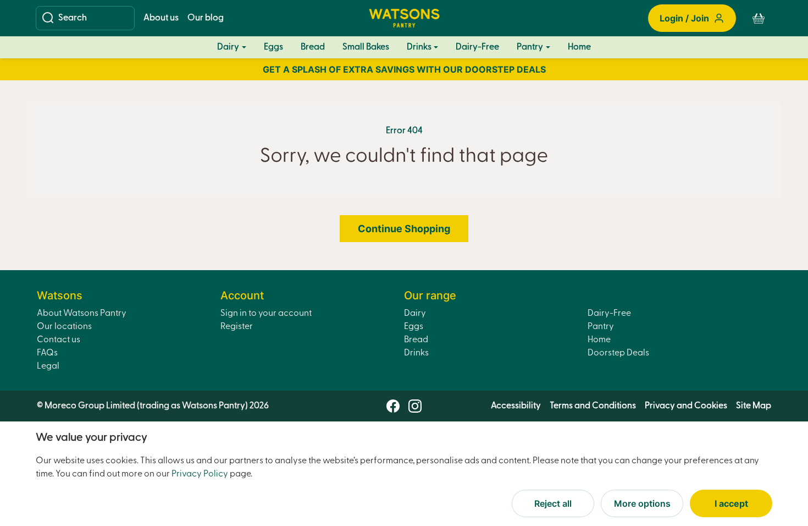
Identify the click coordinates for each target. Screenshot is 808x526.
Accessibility (516, 406)
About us (161, 18)
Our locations (64, 326)
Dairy (228, 47)
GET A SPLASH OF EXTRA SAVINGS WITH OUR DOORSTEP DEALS (404, 69)
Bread (313, 47)
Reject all (553, 503)
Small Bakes (365, 47)
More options (642, 503)
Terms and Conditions (593, 406)
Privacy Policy (199, 474)
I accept (731, 503)
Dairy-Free (477, 47)
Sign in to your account (266, 313)
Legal (48, 366)
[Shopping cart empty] (758, 18)
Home (579, 47)
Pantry (530, 47)
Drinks (419, 47)
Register (236, 326)
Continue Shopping (404, 228)
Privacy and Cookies (686, 406)
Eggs (273, 47)
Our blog (205, 18)
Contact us (58, 340)
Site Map (753, 406)
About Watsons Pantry (81, 313)
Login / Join (684, 18)
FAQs (47, 353)
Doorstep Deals (618, 353)
